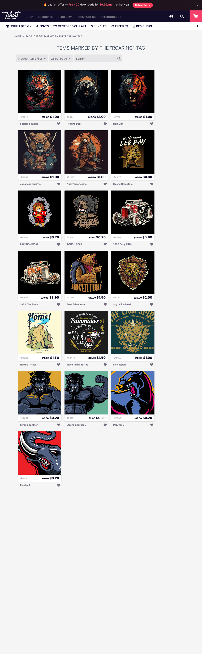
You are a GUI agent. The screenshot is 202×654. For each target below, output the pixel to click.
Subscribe (45, 17)
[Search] (119, 58)
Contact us (87, 17)
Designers (144, 26)
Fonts (44, 26)
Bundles (100, 26)
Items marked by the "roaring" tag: (59, 36)
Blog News (65, 17)
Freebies (121, 26)
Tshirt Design (20, 26)
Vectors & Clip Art (72, 26)
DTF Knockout (111, 17)
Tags (29, 36)
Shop (29, 17)
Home (18, 36)
